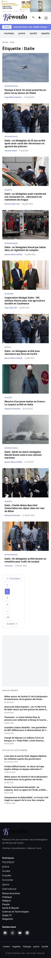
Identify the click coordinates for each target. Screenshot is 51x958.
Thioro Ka (8, 566)
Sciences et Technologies (15, 911)
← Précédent (13, 578)
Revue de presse (11, 893)
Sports (5, 884)
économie (9, 294)
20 (8, 617)
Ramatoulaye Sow (12, 204)
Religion (6, 900)
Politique (7, 897)
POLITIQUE (9, 33)
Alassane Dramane (12, 408)
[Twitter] (12, 933)
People (6, 904)
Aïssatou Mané (11, 150)
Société (33, 33)
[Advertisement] (25, 661)
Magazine (7, 918)
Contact (6, 946)
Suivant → (12, 623)
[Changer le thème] (39, 18)
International (11, 86)
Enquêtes (16, 946)
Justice (21, 33)
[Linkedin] (27, 933)
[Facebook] (5, 933)
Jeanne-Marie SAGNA (13, 254)
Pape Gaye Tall (11, 307)
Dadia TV (7, 915)
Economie (7, 879)
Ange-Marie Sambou (13, 97)
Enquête (8, 190)
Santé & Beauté (10, 907)
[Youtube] (20, 933)
